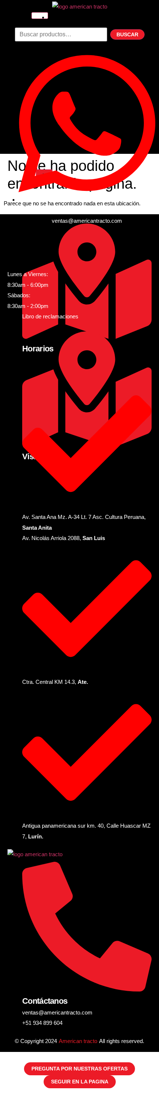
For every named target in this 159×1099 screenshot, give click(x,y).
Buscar (127, 34)
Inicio (60, 17)
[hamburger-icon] (39, 15)
